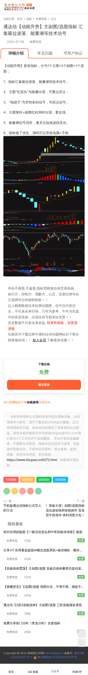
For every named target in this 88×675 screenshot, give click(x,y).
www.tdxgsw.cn (54, 653)
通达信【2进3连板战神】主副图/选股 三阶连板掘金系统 (42, 605)
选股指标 (60, 479)
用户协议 (75, 53)
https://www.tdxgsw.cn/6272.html (32, 460)
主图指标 (11, 479)
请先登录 (44, 384)
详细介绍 (16, 53)
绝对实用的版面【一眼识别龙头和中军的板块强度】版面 (42, 532)
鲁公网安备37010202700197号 (57, 657)
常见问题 (45, 53)
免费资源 (35, 41)
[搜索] (68, 6)
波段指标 (44, 479)
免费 (44, 372)
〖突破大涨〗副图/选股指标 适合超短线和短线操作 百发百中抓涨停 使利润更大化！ (65, 510)
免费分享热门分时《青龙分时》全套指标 (31, 623)
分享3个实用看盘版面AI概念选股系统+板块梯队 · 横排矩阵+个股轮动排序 (43, 550)
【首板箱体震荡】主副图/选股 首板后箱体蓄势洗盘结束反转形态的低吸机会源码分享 (43, 568)
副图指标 (27, 479)
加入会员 (39, 340)
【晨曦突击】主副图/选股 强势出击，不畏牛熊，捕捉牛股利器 (43, 587)
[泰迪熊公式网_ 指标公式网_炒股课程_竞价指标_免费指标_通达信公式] (19, 7)
